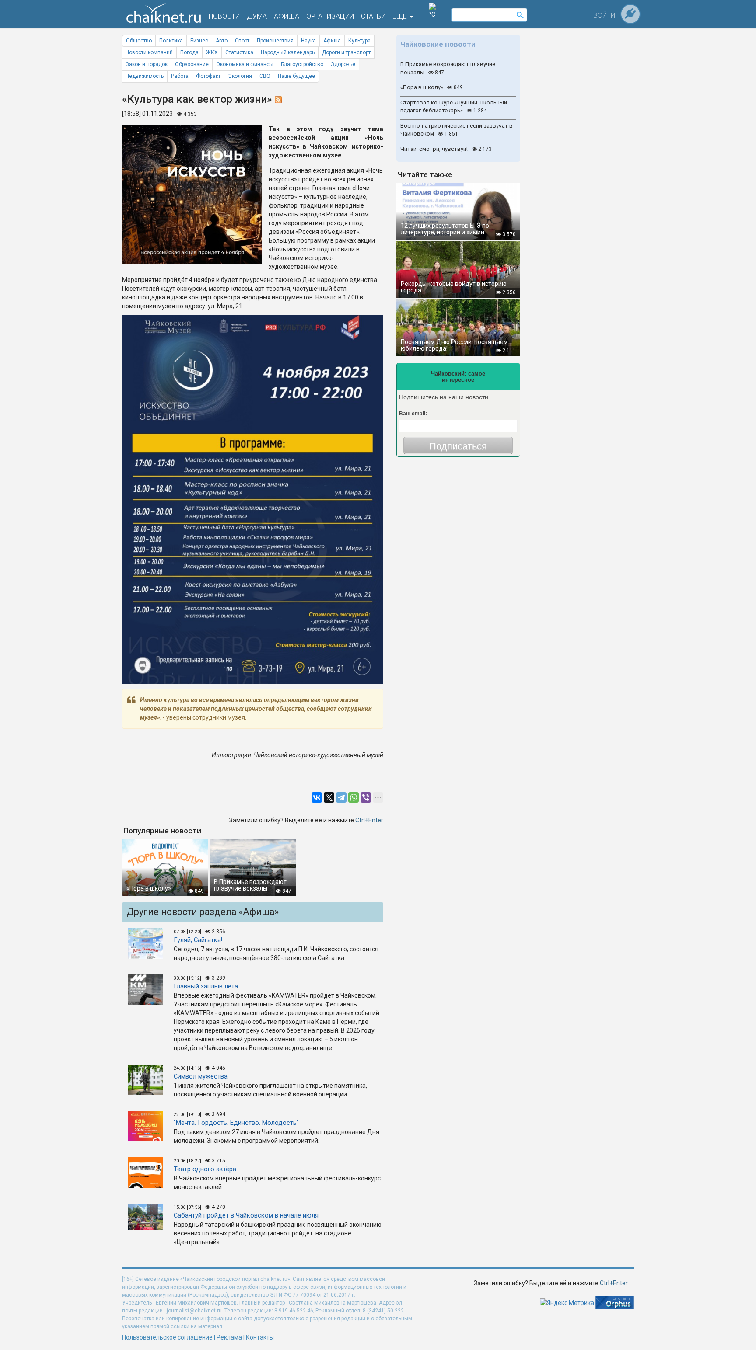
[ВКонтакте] (317, 797)
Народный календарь (288, 52)
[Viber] (365, 797)
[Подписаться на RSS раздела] (278, 99)
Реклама (229, 1337)
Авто (222, 41)
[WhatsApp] (353, 797)
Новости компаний (149, 52)
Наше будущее (296, 76)
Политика (171, 41)
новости (224, 16)
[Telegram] (341, 797)
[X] (329, 797)
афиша (286, 16)
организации (330, 16)
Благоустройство (302, 64)
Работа (180, 76)
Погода (189, 52)
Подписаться (458, 446)
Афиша (332, 41)
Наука (308, 41)
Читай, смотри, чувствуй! (446, 149)
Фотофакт (208, 76)
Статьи (373, 16)
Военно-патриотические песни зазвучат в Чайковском (456, 129)
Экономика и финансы (244, 64)
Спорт (242, 41)
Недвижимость (145, 76)
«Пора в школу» (431, 87)
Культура (359, 41)
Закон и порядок (147, 64)
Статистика (239, 52)
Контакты (260, 1337)
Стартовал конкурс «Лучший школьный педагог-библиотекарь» (453, 106)
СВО (264, 76)
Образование (192, 64)
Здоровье (343, 64)
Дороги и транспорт (346, 52)
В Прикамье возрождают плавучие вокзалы (447, 68)
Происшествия (275, 41)
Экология (240, 76)
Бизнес (199, 41)
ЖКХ (212, 52)
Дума (257, 16)
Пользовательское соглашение (167, 1337)
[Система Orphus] (614, 1301)
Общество (139, 41)
